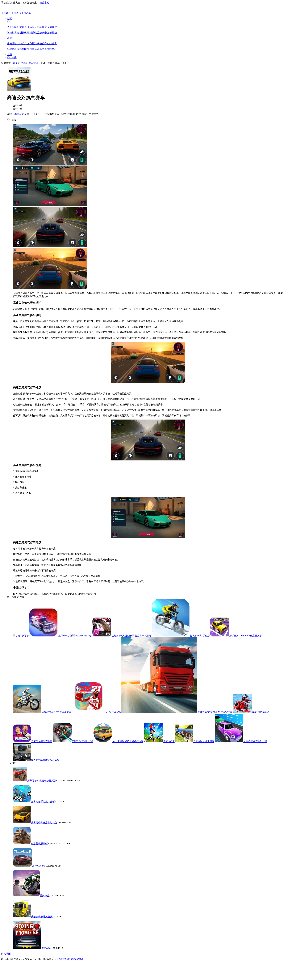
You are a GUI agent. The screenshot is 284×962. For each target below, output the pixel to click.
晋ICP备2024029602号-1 (71, 959)
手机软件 (6, 13)
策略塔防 (22, 49)
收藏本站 (44, 2)
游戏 (9, 38)
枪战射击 (12, 49)
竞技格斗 (52, 49)
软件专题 (12, 57)
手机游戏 (16, 13)
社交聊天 (22, 27)
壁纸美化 (32, 32)
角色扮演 (32, 43)
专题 (9, 54)
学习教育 (12, 32)
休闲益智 (12, 43)
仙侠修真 (52, 43)
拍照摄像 (22, 32)
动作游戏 (22, 43)
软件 (9, 21)
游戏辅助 (52, 32)
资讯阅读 (12, 27)
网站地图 (6, 953)
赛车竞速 (42, 49)
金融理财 (52, 27)
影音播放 (42, 27)
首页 (9, 18)
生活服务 (32, 27)
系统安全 (42, 32)
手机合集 (26, 13)
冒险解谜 (32, 49)
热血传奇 (42, 43)
